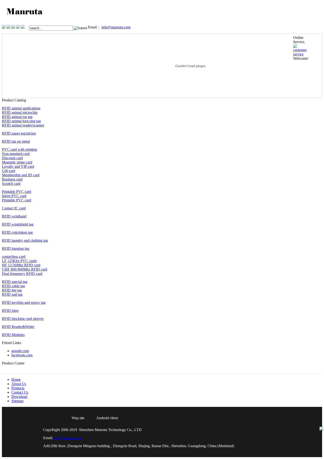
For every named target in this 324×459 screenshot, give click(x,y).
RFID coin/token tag (17, 232)
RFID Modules (13, 335)
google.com (20, 351)
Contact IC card (14, 208)
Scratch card (11, 184)
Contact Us (51, 35)
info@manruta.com (116, 27)
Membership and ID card (20, 175)
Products (34, 35)
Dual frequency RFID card (22, 274)
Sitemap (17, 401)
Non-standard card (16, 154)
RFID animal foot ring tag (21, 121)
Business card (12, 179)
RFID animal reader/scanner (23, 125)
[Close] (304, 42)
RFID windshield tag (17, 224)
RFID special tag (14, 282)
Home (6, 35)
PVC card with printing (19, 149)
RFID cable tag (13, 286)
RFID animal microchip (19, 112)
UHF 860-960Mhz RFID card (24, 269)
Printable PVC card (16, 192)
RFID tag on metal (16, 141)
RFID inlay (10, 311)
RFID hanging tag (15, 248)
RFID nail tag (12, 294)
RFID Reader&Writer (18, 327)
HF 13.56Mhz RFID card (21, 265)
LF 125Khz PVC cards (19, 261)
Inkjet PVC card (14, 196)
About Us (19, 35)
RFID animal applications (21, 108)
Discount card (12, 158)
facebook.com (21, 355)
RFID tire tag (12, 290)
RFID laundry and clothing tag (25, 240)
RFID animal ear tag (17, 117)
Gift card (8, 171)
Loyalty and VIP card (18, 166)
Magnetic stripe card (17, 162)
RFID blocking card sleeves (23, 319)
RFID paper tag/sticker (19, 133)
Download (19, 397)
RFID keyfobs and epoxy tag (24, 302)
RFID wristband (14, 216)
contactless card (13, 256)
